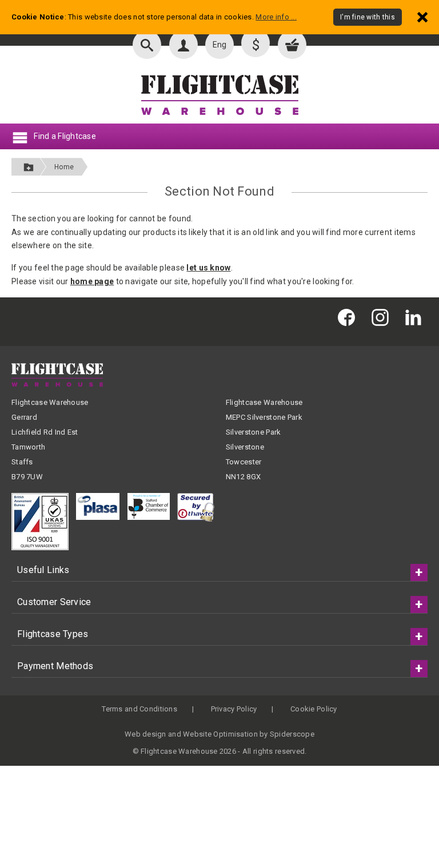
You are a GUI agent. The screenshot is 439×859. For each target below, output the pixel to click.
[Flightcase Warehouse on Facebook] (349, 317)
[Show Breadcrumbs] (28, 167)
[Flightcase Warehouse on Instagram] (383, 317)
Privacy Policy (234, 709)
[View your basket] (292, 44)
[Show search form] (147, 44)
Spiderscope (292, 734)
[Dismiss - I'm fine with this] (422, 17)
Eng (220, 44)
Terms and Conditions (139, 709)
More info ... (276, 17)
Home (64, 167)
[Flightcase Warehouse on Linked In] (416, 317)
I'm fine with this (367, 17)
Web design (145, 734)
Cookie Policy (313, 709)
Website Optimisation (220, 734)
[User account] (183, 44)
